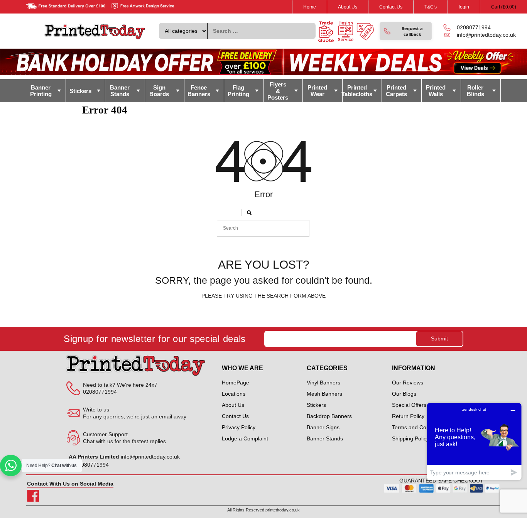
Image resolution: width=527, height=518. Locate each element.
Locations (233, 394)
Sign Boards (159, 90)
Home (309, 7)
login (464, 7)
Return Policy (408, 416)
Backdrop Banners (329, 416)
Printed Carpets (396, 90)
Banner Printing (41, 90)
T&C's (430, 7)
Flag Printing (238, 90)
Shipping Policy (410, 438)
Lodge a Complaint (245, 438)
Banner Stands (120, 90)
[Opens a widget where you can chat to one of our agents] (474, 441)
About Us (347, 7)
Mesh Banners (324, 394)
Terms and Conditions (418, 427)
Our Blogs (404, 394)
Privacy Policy (238, 427)
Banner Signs (323, 427)
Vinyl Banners (323, 382)
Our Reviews (407, 382)
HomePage (235, 382)
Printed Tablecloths (357, 90)
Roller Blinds (475, 90)
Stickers (80, 91)
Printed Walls (436, 90)
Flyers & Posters (277, 91)
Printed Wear (317, 90)
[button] (406, 31)
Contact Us (390, 7)
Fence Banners (198, 90)
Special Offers (409, 405)
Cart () (503, 7)
